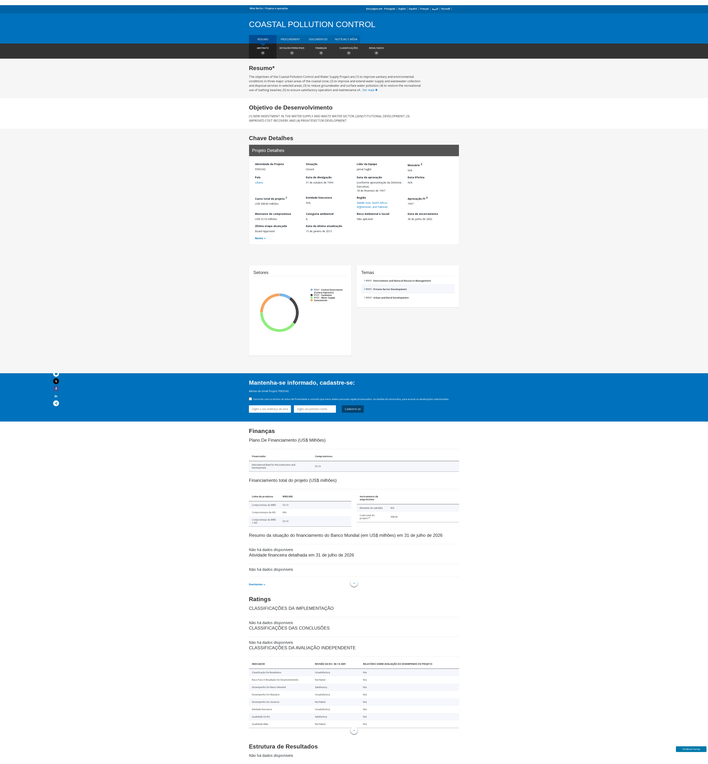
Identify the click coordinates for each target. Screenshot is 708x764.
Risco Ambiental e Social (373, 214)
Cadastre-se (353, 409)
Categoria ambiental (320, 214)
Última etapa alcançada (271, 226)
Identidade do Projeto (269, 164)
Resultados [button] (376, 48)
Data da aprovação (369, 177)
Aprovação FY (418, 198)
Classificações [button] (348, 48)
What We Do (256, 8)
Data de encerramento (423, 214)
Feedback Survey (691, 749)
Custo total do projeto (271, 198)
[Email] (56, 374)
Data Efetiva (416, 177)
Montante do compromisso (273, 214)
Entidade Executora (319, 197)
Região (361, 197)
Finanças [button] (321, 48)
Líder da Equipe (367, 164)
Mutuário (415, 164)
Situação (311, 164)
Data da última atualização (324, 226)
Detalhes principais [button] (292, 48)
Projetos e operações (276, 8)
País (258, 177)
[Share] (56, 388)
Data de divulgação (319, 177)
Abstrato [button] (263, 48)
